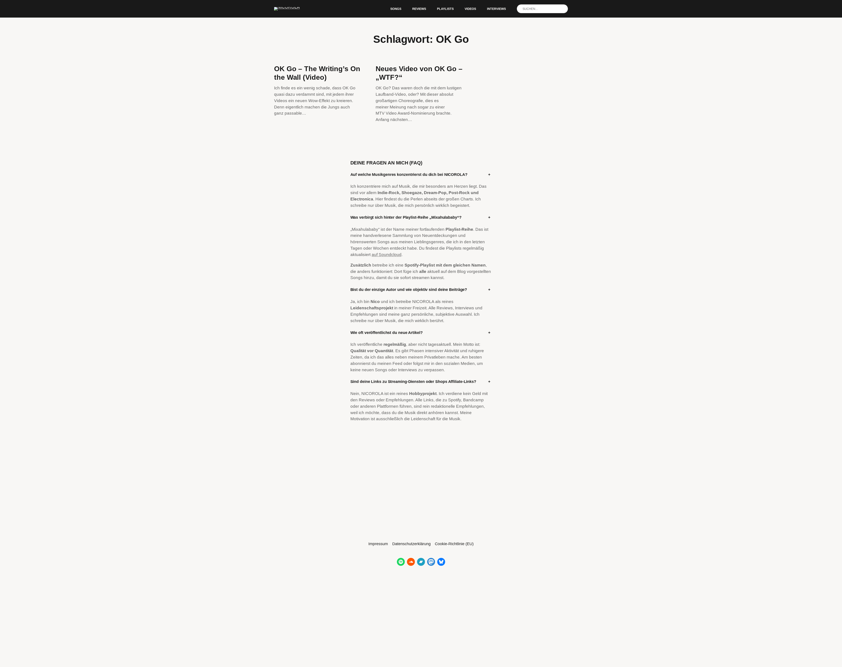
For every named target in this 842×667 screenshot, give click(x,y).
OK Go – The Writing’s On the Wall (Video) (317, 73)
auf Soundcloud (386, 254)
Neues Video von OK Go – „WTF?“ (419, 73)
